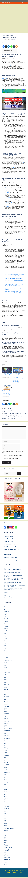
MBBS (5, 776)
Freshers (6, 715)
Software (6, 830)
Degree (5, 682)
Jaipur (5, 747)
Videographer (7, 859)
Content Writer (7, 672)
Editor (5, 698)
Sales (5, 820)
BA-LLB (5, 625)
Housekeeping (7, 730)
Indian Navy (6, 735)
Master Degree (7, 772)
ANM (5, 616)
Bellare (5, 642)
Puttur (5, 813)
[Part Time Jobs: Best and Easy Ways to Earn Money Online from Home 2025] (7, 387)
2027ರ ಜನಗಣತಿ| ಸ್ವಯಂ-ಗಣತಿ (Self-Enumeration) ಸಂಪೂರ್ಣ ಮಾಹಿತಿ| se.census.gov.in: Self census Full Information (17, 377)
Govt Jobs (6, 718)
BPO (5, 647)
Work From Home (8, 866)
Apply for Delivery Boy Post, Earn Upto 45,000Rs (13, 288)
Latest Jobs (6, 755)
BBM (5, 635)
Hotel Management (8, 728)
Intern (5, 740)
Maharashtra (7, 764)
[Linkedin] (8, 46)
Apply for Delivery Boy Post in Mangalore (14, 278)
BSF (5, 652)
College (5, 667)
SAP (5, 821)
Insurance (6, 737)
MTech (5, 789)
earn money (8, 65)
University (6, 855)
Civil (5, 664)
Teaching (6, 845)
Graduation (6, 720)
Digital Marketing (7, 687)
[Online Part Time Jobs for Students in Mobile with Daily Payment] (7, 370)
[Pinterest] (13, 527)
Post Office (6, 806)
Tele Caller (6, 850)
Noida (5, 794)
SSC (5, 837)
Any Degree (6, 618)
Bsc (5, 650)
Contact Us (8, 872)
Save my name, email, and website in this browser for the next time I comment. (14, 452)
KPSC (5, 754)
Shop (5, 870)
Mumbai (5, 791)
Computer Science (8, 669)
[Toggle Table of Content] (14, 51)
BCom (5, 638)
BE (4, 640)
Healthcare (6, 723)
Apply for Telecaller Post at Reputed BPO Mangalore (14, 281)
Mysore (5, 793)
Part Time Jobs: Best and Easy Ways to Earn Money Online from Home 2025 (6, 392)
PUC (5, 810)
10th (5, 606)
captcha (5, 410)
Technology (6, 849)
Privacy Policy (15, 870)
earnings (13, 167)
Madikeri (6, 762)
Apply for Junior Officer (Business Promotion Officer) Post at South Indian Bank (14, 285)
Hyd (5, 733)
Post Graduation (7, 804)
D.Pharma (6, 679)
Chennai (5, 662)
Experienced (6, 706)
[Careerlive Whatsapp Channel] (14, 90)
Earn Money (8, 408)
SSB (5, 835)
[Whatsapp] (11, 46)
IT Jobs (5, 742)
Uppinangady (7, 857)
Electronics (6, 703)
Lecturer (6, 757)
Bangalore (6, 628)
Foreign (5, 711)
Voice (5, 861)
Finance (5, 709)
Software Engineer (8, 832)
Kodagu (5, 752)
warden (5, 864)
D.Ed (5, 677)
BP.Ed (5, 645)
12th (5, 608)
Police (5, 803)
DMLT (5, 691)
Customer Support (8, 675)
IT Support (6, 743)
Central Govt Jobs (8, 660)
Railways (6, 816)
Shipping (6, 825)
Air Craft (5, 614)
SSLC (5, 838)
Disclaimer (15, 872)
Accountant (6, 611)
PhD (5, 801)
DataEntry (6, 681)
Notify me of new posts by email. (10, 458)
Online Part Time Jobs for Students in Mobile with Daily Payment (7, 375)
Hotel (5, 726)
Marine (5, 769)
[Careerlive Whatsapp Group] (14, 92)
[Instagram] (10, 527)
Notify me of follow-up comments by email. (12, 455)
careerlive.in (5, 3)
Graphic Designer (7, 721)
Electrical (6, 699)
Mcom (5, 779)
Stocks (5, 840)
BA (4, 623)
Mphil (5, 786)
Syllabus (5, 844)
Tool (5, 852)
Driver (5, 692)
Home (9, 870)
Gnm (5, 716)
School (5, 823)
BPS (5, 648)
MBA (5, 774)
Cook (5, 674)
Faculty (5, 708)
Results (5, 818)
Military (5, 784)
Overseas (6, 798)
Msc (5, 788)
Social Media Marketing (9, 828)
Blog (5, 408)
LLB (5, 759)
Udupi (5, 854)
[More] (16, 46)
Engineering (6, 704)
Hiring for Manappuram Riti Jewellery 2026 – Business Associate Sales (13, 588)
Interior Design (7, 738)
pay (23, 162)
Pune (5, 811)
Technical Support (8, 847)
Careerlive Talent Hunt (9, 659)
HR (4, 731)
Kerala (5, 750)
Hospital (5, 725)
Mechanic (6, 782)
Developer (6, 686)
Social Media (6, 827)
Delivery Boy (6, 684)
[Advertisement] (14, 18)
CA (4, 655)
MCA (5, 777)
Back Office (6, 626)
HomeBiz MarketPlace (9, 544)
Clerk (5, 665)
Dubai (5, 694)
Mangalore (6, 765)
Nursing (5, 796)
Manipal (5, 767)
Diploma (6, 689)
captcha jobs (10, 410)
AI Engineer (6, 613)
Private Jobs (6, 808)
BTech (5, 653)
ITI (4, 745)
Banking (5, 631)
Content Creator (7, 670)
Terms (20, 872)
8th (4, 609)
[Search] (19, 473)
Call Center (6, 657)
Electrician (6, 701)
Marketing (6, 771)
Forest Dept (6, 713)
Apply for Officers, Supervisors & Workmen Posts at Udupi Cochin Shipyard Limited (14, 275)
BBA (5, 633)
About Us (22, 870)
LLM (5, 760)
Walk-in (5, 862)
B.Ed (5, 619)
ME (4, 781)
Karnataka (6, 748)
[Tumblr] (14, 46)
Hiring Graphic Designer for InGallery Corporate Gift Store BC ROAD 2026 (13, 292)
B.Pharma (6, 621)
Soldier (5, 833)
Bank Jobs (6, 630)
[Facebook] (3, 46)
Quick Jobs (6, 815)
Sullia (5, 842)
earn (11, 304)
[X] (6, 46)
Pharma (5, 799)
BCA (5, 636)
